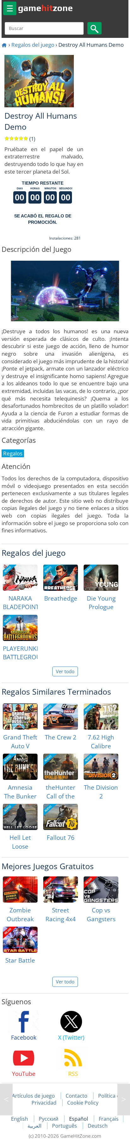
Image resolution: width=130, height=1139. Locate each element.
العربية (35, 1125)
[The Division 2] (101, 767)
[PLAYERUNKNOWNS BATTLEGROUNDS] (20, 628)
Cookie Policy (82, 1102)
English (20, 1118)
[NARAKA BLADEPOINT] (20, 578)
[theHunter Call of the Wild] (60, 767)
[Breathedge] (60, 578)
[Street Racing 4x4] (60, 889)
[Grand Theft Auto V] (20, 716)
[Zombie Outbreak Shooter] (20, 889)
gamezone (45, 8)
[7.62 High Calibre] (101, 716)
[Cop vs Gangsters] (101, 889)
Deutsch (98, 1125)
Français (109, 1118)
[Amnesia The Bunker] (20, 767)
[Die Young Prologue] (101, 578)
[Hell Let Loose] (20, 817)
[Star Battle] (20, 940)
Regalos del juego (32, 44)
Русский (49, 1118)
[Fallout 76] (60, 817)
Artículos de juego (33, 1095)
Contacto (76, 1095)
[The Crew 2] (60, 716)
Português (65, 1125)
